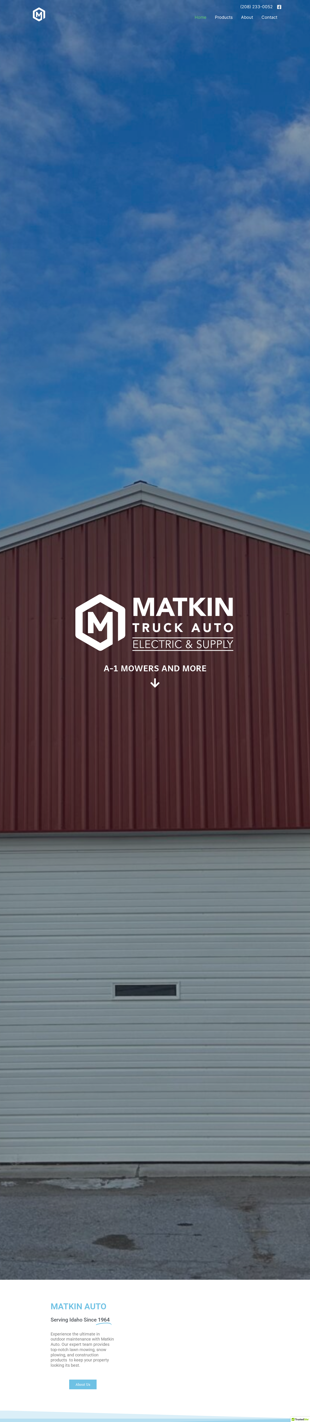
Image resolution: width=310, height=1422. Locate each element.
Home (200, 17)
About (247, 17)
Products (224, 17)
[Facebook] (279, 7)
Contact (269, 17)
